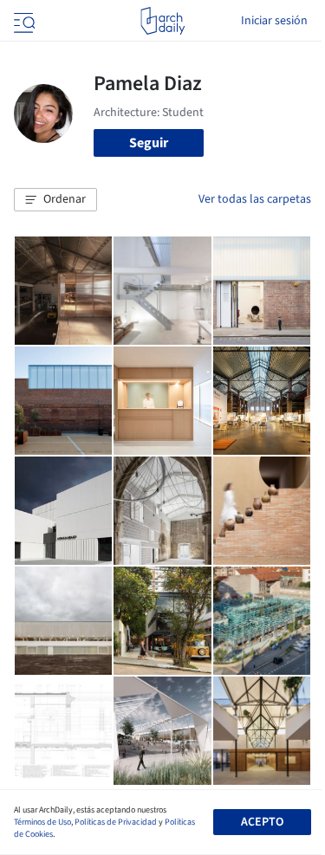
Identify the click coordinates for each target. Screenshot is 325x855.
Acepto (262, 822)
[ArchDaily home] (162, 21)
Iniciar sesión (274, 21)
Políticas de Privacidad (116, 822)
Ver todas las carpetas (254, 199)
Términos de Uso (42, 822)
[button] (55, 200)
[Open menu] (22, 21)
